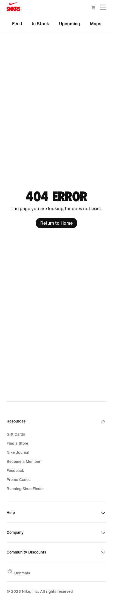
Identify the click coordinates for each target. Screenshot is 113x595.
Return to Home (56, 223)
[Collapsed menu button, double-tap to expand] (103, 8)
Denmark (22, 573)
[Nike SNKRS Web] (13, 8)
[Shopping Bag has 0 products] (93, 8)
